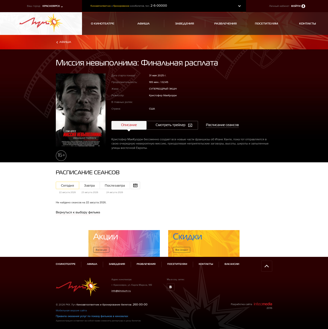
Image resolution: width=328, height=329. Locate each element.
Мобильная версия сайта (71, 310)
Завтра (89, 185)
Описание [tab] (129, 125)
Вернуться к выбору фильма (78, 212)
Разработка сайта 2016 (251, 306)
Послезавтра (115, 185)
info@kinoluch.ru (121, 290)
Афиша (65, 42)
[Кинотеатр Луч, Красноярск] (41, 22)
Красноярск (51, 6)
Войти (295, 6)
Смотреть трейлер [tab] (170, 125)
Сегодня (67, 185)
